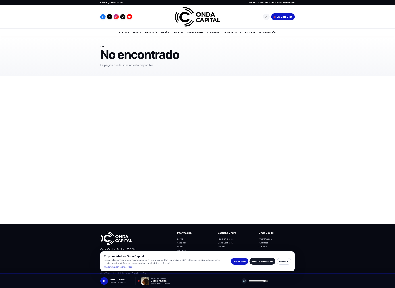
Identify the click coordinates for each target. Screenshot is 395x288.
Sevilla (137, 32)
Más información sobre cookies (118, 267)
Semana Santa (195, 32)
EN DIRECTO (284, 16)
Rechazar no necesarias (262, 261)
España (165, 32)
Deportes (178, 32)
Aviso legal (125, 273)
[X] (109, 16)
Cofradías (213, 32)
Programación (267, 32)
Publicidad (263, 242)
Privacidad (136, 273)
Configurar (284, 261)
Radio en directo (226, 239)
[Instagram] (116, 16)
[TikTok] (122, 16)
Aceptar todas (239, 261)
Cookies (146, 273)
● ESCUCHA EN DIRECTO (283, 3)
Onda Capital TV (232, 32)
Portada (124, 32)
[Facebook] (103, 16)
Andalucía (151, 32)
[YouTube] (129, 16)
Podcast (250, 32)
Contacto (263, 246)
